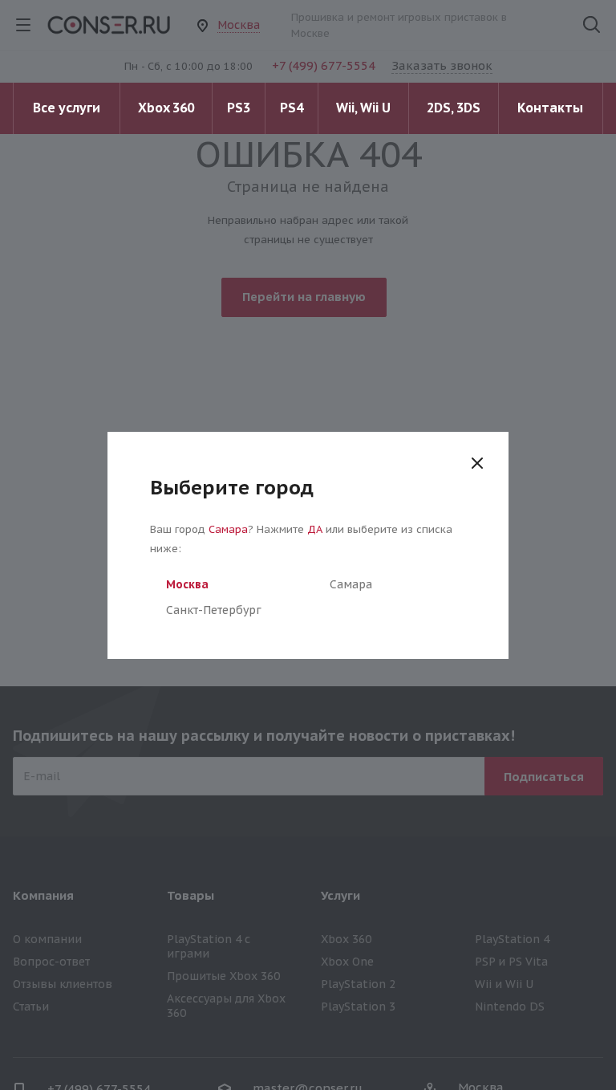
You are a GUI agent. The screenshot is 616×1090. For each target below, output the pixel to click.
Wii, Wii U (363, 108)
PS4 (291, 108)
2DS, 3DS (453, 108)
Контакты (550, 108)
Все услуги (66, 108)
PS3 (238, 108)
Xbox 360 (166, 108)
